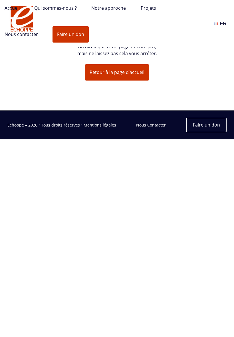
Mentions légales (100, 125)
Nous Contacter (151, 125)
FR (223, 23)
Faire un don (70, 34)
